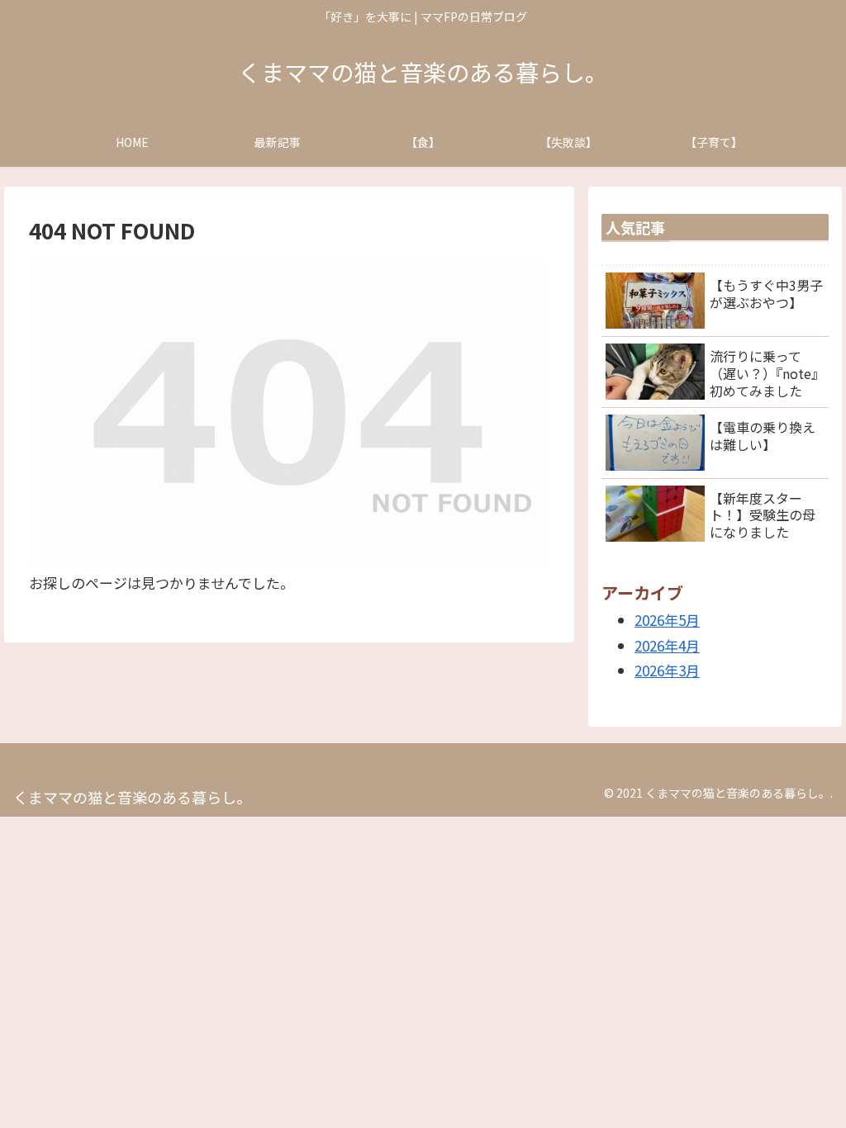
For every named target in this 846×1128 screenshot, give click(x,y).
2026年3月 (667, 670)
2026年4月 (667, 645)
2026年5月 (667, 619)
